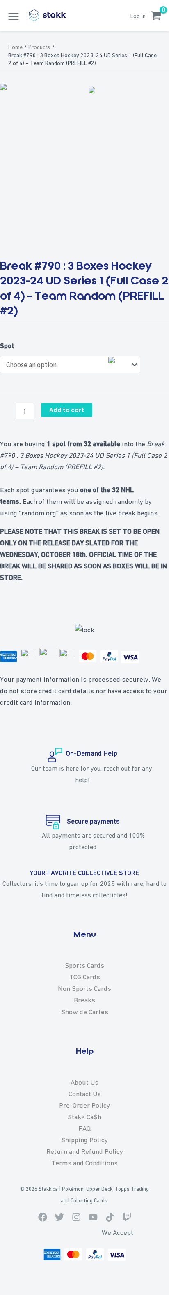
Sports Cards (84, 965)
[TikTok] (110, 1217)
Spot (7, 346)
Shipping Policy (84, 1140)
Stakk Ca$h (84, 1117)
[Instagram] (76, 1217)
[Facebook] (42, 1217)
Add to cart (66, 410)
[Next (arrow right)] (154, 647)
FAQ (84, 1128)
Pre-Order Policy (84, 1105)
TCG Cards (84, 977)
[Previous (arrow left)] (14, 647)
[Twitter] (59, 1217)
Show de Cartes (84, 1012)
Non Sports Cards (84, 988)
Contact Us (85, 1094)
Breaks (84, 1000)
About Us (84, 1082)
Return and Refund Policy (84, 1151)
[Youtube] (93, 1217)
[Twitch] (126, 1217)
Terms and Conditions (84, 1163)
